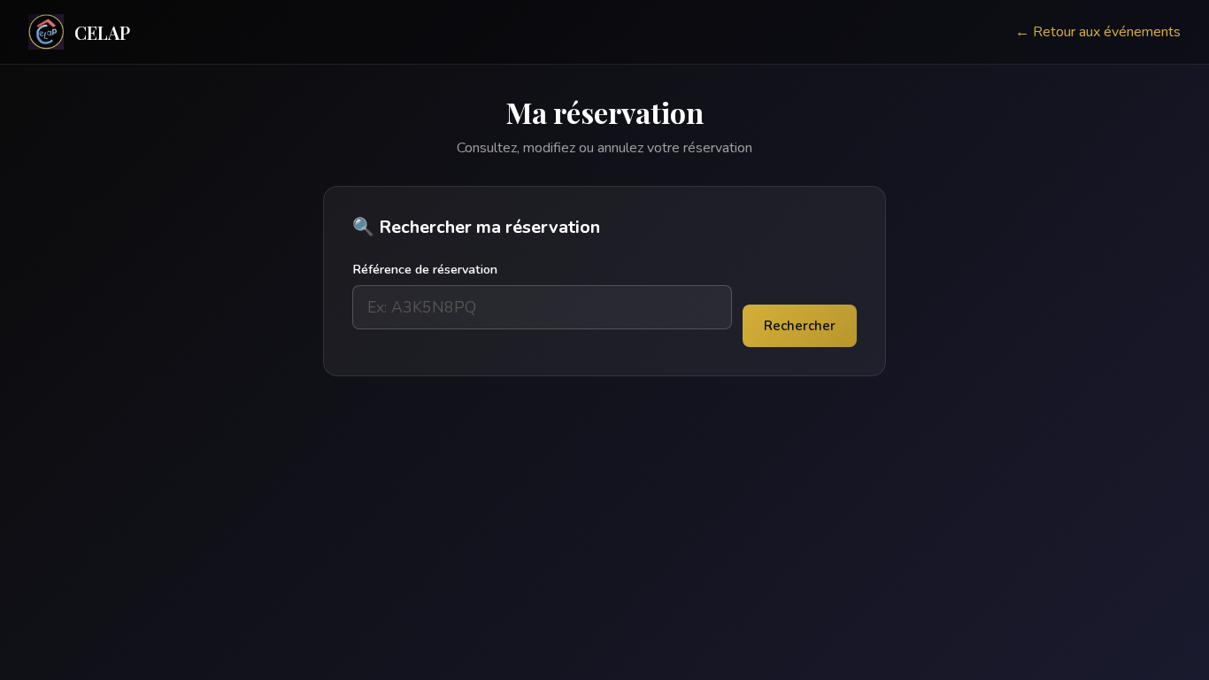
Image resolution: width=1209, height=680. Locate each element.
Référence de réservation (424, 269)
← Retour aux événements (1098, 32)
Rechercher (800, 326)
